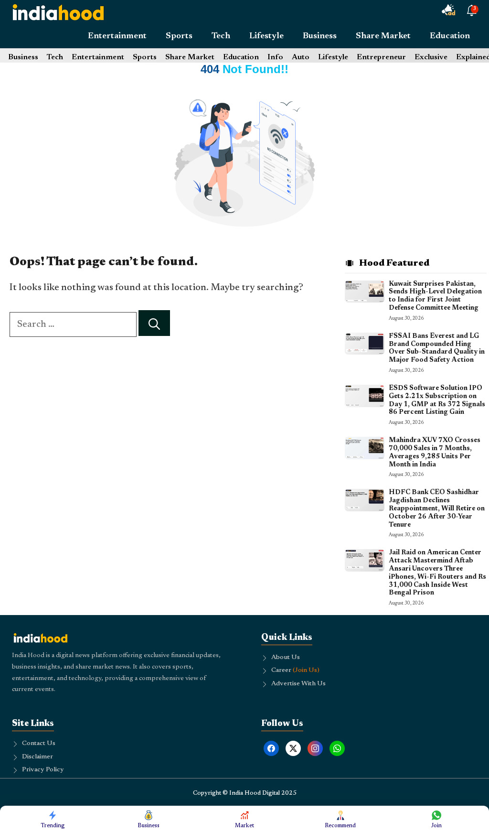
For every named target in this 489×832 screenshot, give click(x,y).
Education (450, 36)
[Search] (154, 323)
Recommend (340, 826)
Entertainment (117, 36)
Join (436, 826)
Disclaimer (37, 757)
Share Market (383, 36)
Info (275, 57)
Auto (300, 57)
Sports (179, 36)
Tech (221, 36)
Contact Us (38, 743)
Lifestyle (266, 36)
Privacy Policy (43, 770)
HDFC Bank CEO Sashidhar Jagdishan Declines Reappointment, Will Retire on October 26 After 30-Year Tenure (437, 508)
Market (244, 826)
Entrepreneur (381, 57)
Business (320, 36)
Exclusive (431, 57)
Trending (53, 826)
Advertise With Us (298, 684)
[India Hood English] (58, 12)
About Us (285, 657)
